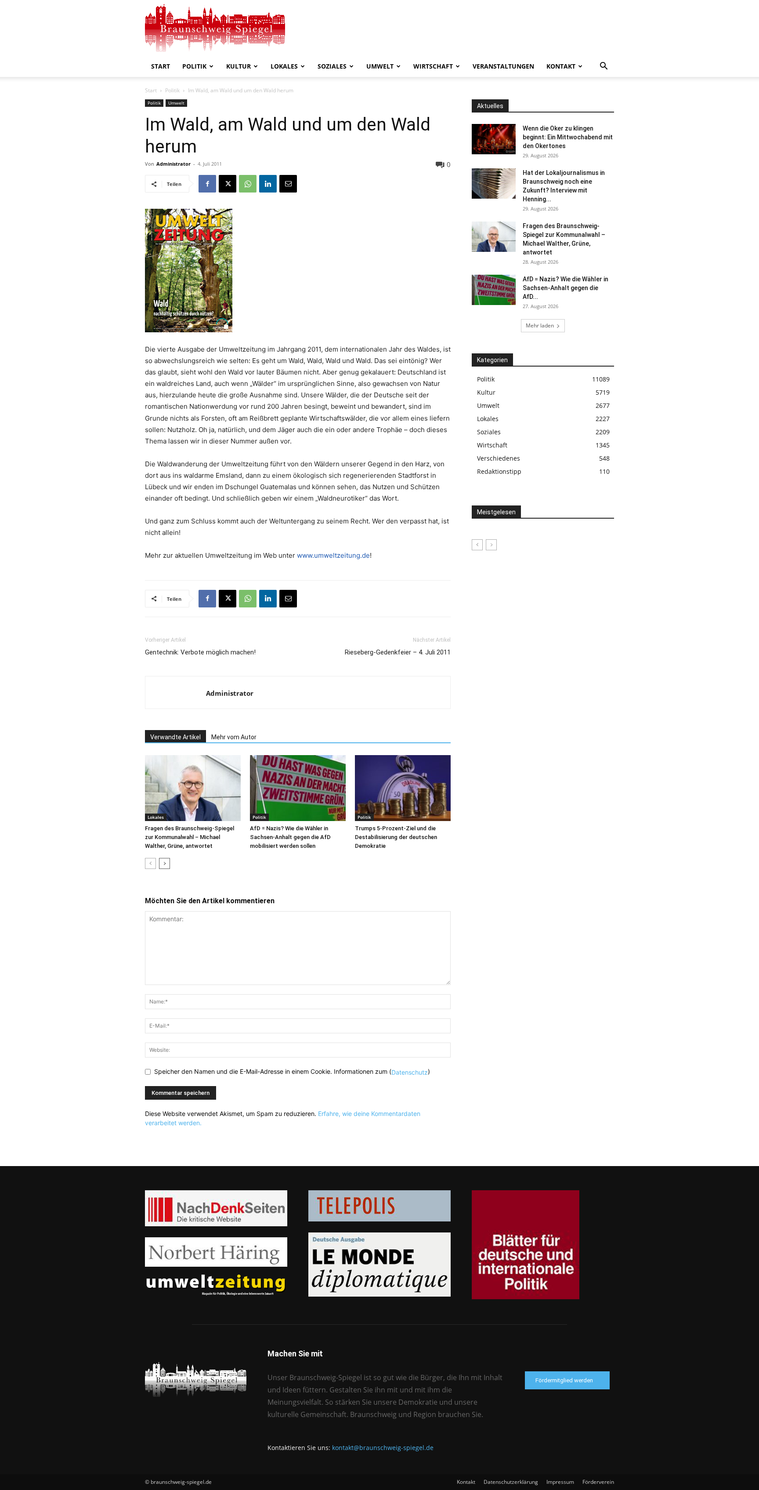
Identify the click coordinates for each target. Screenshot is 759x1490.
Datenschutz (409, 1072)
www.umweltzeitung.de (333, 555)
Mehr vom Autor (234, 737)
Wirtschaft (433, 66)
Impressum (560, 1482)
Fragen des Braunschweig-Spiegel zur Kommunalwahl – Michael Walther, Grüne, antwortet (189, 837)
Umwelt (380, 66)
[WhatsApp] (248, 184)
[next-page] (164, 863)
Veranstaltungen (503, 66)
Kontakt (560, 66)
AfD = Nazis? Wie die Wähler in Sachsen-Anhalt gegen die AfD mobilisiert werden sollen (290, 837)
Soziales (332, 66)
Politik (194, 66)
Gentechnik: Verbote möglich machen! (200, 652)
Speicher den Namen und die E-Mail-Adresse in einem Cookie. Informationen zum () (292, 1071)
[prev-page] (150, 863)
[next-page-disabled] (491, 544)
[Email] (288, 184)
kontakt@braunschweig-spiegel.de (383, 1447)
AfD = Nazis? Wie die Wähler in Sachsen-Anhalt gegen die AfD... (565, 288)
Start (160, 66)
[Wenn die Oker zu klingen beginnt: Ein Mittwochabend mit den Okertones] (494, 139)
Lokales (284, 66)
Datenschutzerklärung (511, 1482)
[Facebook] (207, 184)
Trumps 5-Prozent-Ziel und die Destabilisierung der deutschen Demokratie (396, 837)
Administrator (173, 163)
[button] (603, 67)
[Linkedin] (268, 184)
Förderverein (598, 1482)
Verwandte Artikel (175, 737)
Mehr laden (540, 325)
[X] (227, 184)
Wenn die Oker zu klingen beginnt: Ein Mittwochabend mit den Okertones (568, 137)
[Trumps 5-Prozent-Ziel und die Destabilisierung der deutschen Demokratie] (403, 788)
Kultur (238, 66)
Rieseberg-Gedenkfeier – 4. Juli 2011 (398, 652)
